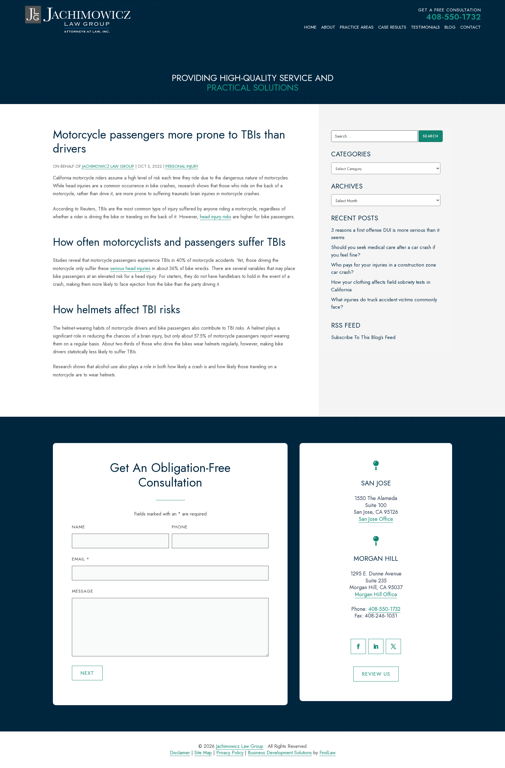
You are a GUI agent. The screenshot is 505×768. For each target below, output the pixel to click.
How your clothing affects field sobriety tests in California (380, 286)
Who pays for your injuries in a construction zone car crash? (383, 268)
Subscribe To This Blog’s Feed (363, 337)
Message (82, 591)
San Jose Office (376, 519)
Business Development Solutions (280, 752)
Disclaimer (180, 752)
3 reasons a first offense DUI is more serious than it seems (385, 233)
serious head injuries (130, 268)
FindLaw (327, 752)
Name (78, 527)
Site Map (203, 752)
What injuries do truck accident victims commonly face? (384, 303)
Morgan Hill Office (376, 594)
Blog (450, 27)
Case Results (392, 27)
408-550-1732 (453, 17)
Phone (180, 527)
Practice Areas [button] (356, 27)
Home (310, 27)
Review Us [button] (376, 673)
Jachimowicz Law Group (108, 166)
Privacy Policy (229, 752)
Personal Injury (181, 166)
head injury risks (215, 216)
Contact (470, 27)
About (328, 27)
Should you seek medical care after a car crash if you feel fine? (383, 251)
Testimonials (425, 27)
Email (80, 559)
